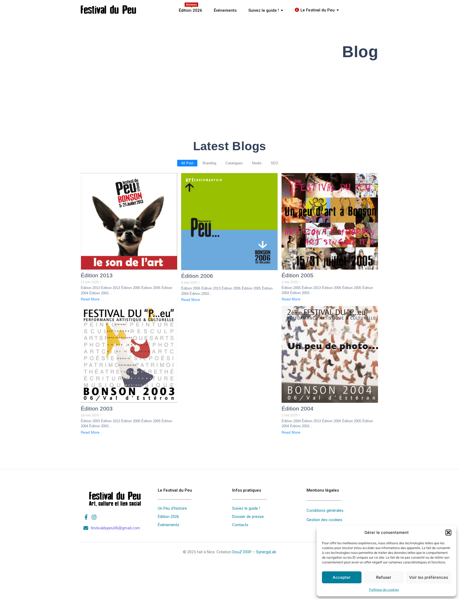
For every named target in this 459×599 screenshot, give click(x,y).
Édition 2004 (297, 408)
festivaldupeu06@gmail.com (115, 528)
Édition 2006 (197, 276)
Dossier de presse (248, 516)
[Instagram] (94, 517)
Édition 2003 (97, 408)
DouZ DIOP (242, 552)
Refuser (383, 577)
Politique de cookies (384, 590)
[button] (448, 532)
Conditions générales (325, 510)
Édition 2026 (168, 516)
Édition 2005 (297, 275)
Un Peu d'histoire (172, 508)
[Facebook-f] (86, 517)
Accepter (342, 577)
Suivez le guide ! (246, 508)
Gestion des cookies (324, 519)
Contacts (240, 524)
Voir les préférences (428, 577)
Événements (168, 524)
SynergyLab (266, 552)
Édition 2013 (97, 275)
